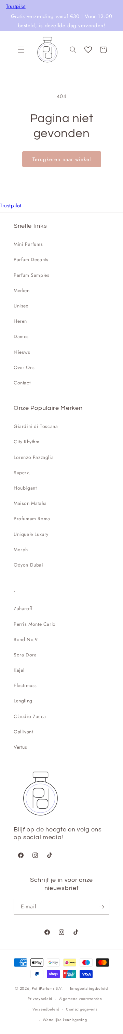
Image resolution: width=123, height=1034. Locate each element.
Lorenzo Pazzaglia (34, 457)
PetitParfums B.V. (47, 988)
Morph (21, 549)
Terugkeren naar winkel (61, 159)
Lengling (23, 700)
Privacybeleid (40, 998)
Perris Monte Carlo (35, 624)
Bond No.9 (26, 639)
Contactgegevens (81, 1009)
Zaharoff (23, 608)
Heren (20, 321)
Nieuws (22, 352)
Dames (21, 336)
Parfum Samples (31, 275)
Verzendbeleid (45, 1009)
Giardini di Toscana (36, 426)
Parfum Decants (31, 259)
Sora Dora (25, 654)
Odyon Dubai (28, 564)
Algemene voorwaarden (80, 998)
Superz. (22, 472)
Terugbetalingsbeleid (89, 988)
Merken (22, 290)
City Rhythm (27, 441)
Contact (22, 382)
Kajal (19, 670)
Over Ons (24, 367)
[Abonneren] (101, 907)
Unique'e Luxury (31, 534)
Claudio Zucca (30, 716)
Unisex (21, 305)
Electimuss (25, 685)
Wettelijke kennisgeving (65, 1019)
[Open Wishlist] (88, 49)
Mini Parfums (28, 244)
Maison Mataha (30, 503)
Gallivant (23, 731)
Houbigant (25, 487)
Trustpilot (16, 6)
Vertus (20, 747)
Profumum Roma (32, 518)
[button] (21, 49)
